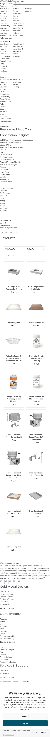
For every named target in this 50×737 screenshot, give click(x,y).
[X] (6, 583)
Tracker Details (25, 730)
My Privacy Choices (8, 735)
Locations (3, 631)
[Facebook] (2, 583)
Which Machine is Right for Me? (11, 147)
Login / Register (7, 4)
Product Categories (7, 160)
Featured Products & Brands (10, 162)
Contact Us (4, 602)
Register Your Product (8, 662)
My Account (4, 604)
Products (3, 626)
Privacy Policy (16, 730)
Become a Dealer (6, 597)
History (2, 621)
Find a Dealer (4, 592)
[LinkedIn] (20, 583)
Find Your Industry (6, 157)
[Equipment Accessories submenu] (9, 41)
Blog (1, 152)
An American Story (7, 639)
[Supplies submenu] (6, 77)
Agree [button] (25, 723)
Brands (2, 624)
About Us (3, 619)
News (2, 629)
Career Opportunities (7, 636)
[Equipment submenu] (8, 6)
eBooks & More (5, 145)
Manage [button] (25, 716)
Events (2, 634)
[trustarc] (43, 732)
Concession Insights (15, 135)
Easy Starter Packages (8, 165)
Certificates (4, 169)
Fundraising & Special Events (10, 142)
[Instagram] (11, 583)
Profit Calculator (6, 155)
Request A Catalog (7, 608)
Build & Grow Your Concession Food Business (16, 140)
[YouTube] (15, 583)
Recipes (3, 167)
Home (4, 232)
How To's (3, 150)
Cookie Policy (7, 730)
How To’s (3, 647)
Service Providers (6, 594)
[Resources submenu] (8, 126)
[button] (46, 686)
